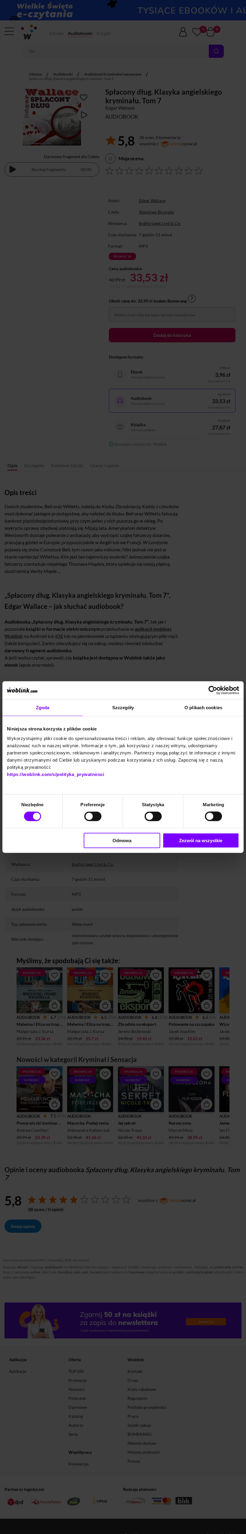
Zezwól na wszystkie (200, 840)
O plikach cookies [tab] (203, 707)
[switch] (92, 816)
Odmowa (121, 840)
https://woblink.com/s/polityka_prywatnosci (55, 774)
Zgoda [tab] (43, 707)
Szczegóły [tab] (123, 707)
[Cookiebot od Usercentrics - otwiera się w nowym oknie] (213, 690)
